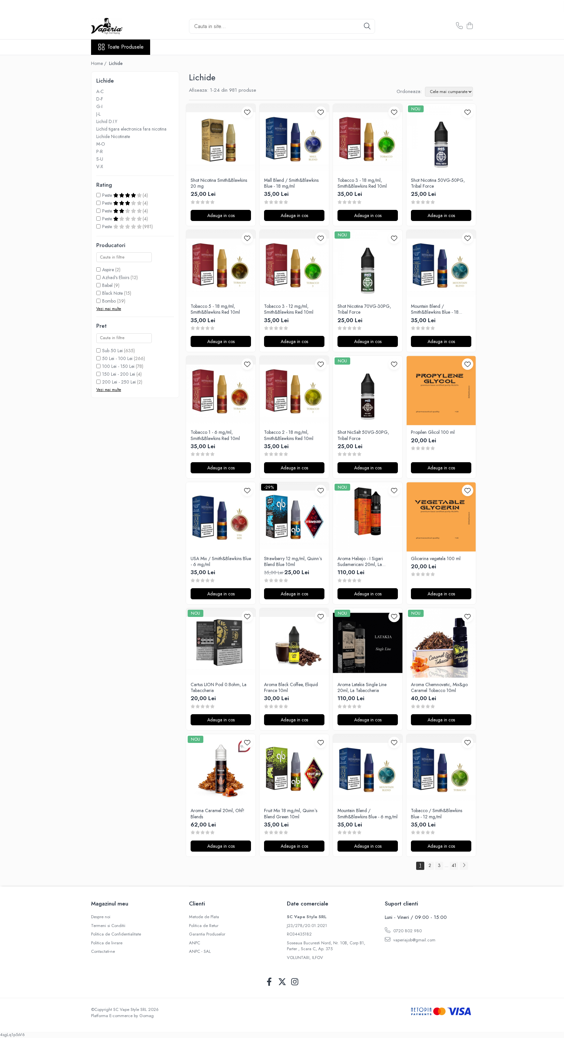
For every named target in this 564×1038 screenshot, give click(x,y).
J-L (98, 114)
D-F (99, 99)
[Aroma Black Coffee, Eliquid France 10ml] (294, 643)
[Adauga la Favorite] (247, 112)
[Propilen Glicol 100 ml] (441, 390)
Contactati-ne (103, 951)
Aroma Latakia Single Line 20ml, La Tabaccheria (361, 687)
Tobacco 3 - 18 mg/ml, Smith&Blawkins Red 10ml (362, 183)
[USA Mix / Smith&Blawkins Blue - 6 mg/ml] (221, 517)
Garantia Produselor (207, 934)
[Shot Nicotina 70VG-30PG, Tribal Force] (367, 264)
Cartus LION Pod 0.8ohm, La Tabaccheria (218, 687)
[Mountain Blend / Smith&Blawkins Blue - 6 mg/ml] (367, 769)
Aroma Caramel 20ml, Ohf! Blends (217, 813)
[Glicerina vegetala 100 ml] (441, 517)
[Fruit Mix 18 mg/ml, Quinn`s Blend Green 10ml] (294, 769)
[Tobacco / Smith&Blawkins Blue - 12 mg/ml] (441, 769)
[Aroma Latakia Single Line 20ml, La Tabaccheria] (367, 643)
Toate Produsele (125, 47)
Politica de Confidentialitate (116, 934)
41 (454, 865)
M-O (100, 144)
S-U (99, 159)
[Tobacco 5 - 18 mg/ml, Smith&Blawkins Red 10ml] (221, 264)
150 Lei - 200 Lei (118, 374)
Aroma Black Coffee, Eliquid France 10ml (291, 687)
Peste (107, 195)
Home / (99, 63)
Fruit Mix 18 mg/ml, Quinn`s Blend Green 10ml (290, 813)
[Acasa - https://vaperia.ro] (123, 26)
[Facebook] (269, 982)
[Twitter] (282, 982)
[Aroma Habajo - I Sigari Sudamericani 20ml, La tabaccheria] (367, 517)
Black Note (112, 293)
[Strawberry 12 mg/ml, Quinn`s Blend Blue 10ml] (294, 517)
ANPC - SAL (200, 951)
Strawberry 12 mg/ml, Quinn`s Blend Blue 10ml (293, 561)
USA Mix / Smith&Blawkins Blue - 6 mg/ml (221, 561)
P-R (99, 151)
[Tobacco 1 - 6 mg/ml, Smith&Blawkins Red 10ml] (221, 390)
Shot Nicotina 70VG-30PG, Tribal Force (364, 309)
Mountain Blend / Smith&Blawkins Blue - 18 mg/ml (435, 309)
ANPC (194, 943)
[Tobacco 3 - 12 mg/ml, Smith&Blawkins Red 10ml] (294, 264)
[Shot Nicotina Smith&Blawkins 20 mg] (221, 138)
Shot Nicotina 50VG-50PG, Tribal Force (438, 183)
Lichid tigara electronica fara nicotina (131, 129)
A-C (100, 91)
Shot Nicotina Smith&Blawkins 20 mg (219, 183)
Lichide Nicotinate (113, 136)
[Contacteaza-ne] (459, 26)
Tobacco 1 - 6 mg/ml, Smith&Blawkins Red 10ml (215, 435)
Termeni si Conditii (108, 926)
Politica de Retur (203, 926)
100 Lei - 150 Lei (118, 366)
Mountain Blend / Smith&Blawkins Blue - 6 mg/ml (367, 813)
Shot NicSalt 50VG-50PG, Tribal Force (363, 435)
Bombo (109, 301)
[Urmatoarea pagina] (464, 866)
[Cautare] (367, 26)
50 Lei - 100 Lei (117, 358)
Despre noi (100, 917)
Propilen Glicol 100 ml (433, 432)
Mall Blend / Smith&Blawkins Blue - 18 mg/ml (291, 183)
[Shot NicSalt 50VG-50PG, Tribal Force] (367, 390)
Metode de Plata (204, 917)
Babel (107, 285)
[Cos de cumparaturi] (469, 26)
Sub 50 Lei (112, 350)
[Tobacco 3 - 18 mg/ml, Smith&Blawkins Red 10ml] (367, 138)
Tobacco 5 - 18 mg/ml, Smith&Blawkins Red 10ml (215, 309)
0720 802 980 (407, 931)
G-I (99, 106)
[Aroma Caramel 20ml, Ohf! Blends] (221, 769)
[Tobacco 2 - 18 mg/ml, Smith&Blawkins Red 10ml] (294, 390)
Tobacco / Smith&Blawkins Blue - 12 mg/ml (436, 813)
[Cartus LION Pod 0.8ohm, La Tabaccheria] (221, 643)
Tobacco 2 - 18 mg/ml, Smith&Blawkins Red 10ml (288, 435)
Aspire (108, 269)
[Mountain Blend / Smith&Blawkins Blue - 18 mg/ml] (441, 264)
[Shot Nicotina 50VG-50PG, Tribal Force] (441, 138)
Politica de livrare (106, 943)
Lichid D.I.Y (106, 121)
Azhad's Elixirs (115, 277)
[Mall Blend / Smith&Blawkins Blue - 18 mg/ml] (294, 138)
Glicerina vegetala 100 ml (436, 558)
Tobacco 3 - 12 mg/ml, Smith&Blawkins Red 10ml (288, 309)
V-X (99, 166)
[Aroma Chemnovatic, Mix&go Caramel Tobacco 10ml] (441, 643)
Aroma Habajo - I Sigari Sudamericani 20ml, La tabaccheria (360, 561)
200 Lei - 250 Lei (119, 382)
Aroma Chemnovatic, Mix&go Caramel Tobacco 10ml (439, 687)
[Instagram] (295, 982)
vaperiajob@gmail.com (413, 940)
